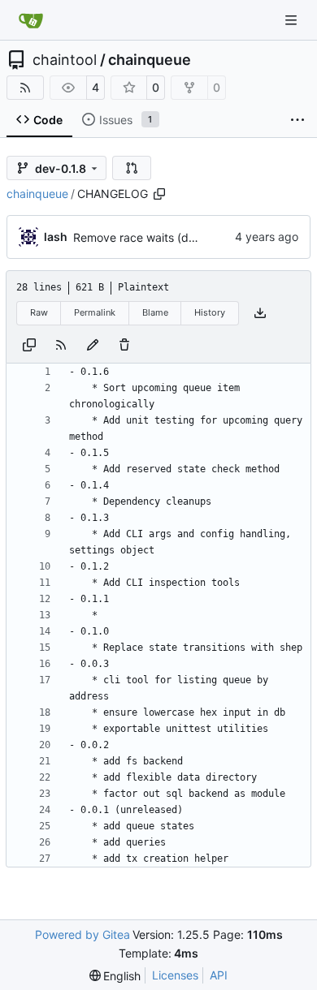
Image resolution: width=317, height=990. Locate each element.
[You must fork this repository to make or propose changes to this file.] (93, 345)
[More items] (297, 120)
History (209, 312)
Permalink (94, 312)
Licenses (175, 975)
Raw (39, 312)
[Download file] (260, 313)
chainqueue (149, 60)
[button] (131, 168)
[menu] (115, 976)
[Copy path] (159, 194)
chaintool (65, 60)
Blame (155, 312)
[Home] (31, 20)
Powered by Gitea (82, 934)
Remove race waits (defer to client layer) (181, 237)
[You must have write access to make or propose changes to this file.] (124, 345)
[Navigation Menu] (292, 19)
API (219, 975)
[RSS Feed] (25, 87)
